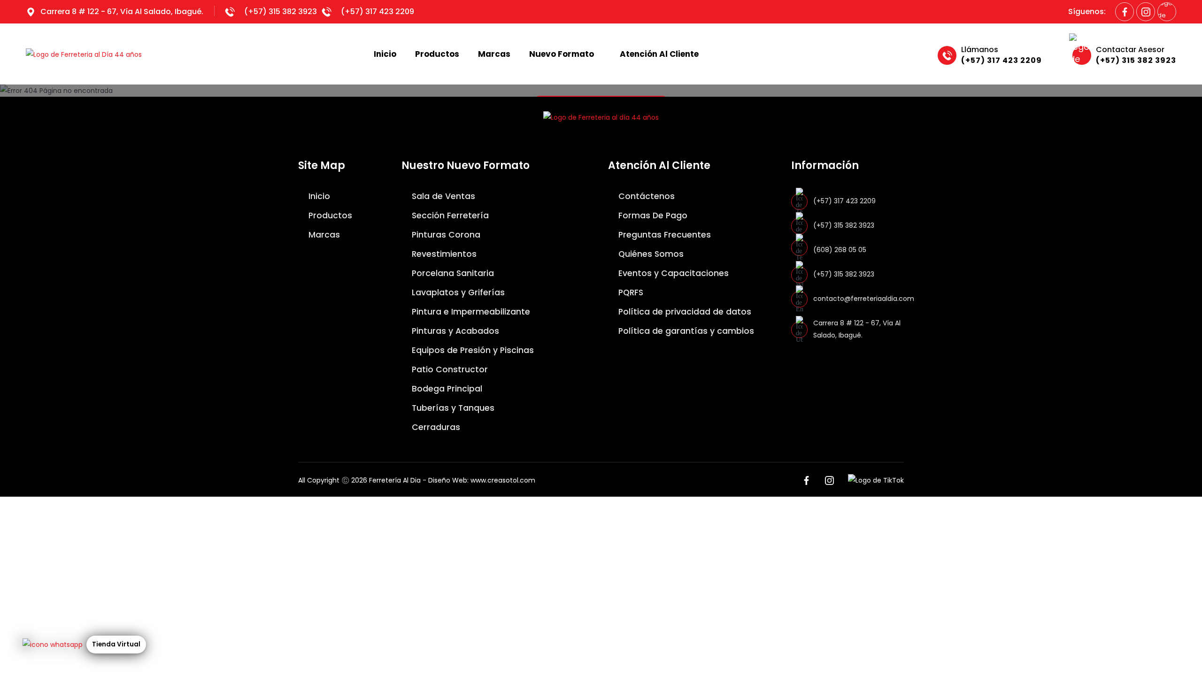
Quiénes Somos (650, 254)
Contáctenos (645, 196)
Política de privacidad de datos (683, 311)
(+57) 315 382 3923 (280, 11)
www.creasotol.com (502, 480)
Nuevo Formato (561, 54)
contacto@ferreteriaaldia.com (863, 298)
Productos (437, 54)
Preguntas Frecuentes (663, 234)
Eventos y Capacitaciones (672, 273)
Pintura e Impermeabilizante (469, 311)
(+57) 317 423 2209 (377, 11)
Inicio (385, 54)
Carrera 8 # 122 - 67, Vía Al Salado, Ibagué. (121, 11)
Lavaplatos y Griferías (457, 292)
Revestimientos (443, 254)
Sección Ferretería (449, 215)
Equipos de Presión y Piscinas (471, 350)
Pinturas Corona (444, 234)
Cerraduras (434, 427)
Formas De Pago (651, 215)
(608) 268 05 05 (839, 249)
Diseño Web (447, 480)
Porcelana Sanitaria (451, 273)
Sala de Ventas (442, 196)
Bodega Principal (445, 388)
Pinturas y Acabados (454, 331)
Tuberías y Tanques (451, 408)
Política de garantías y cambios (685, 331)
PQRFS (629, 292)
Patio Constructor (448, 369)
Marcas (494, 54)
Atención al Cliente (659, 54)
